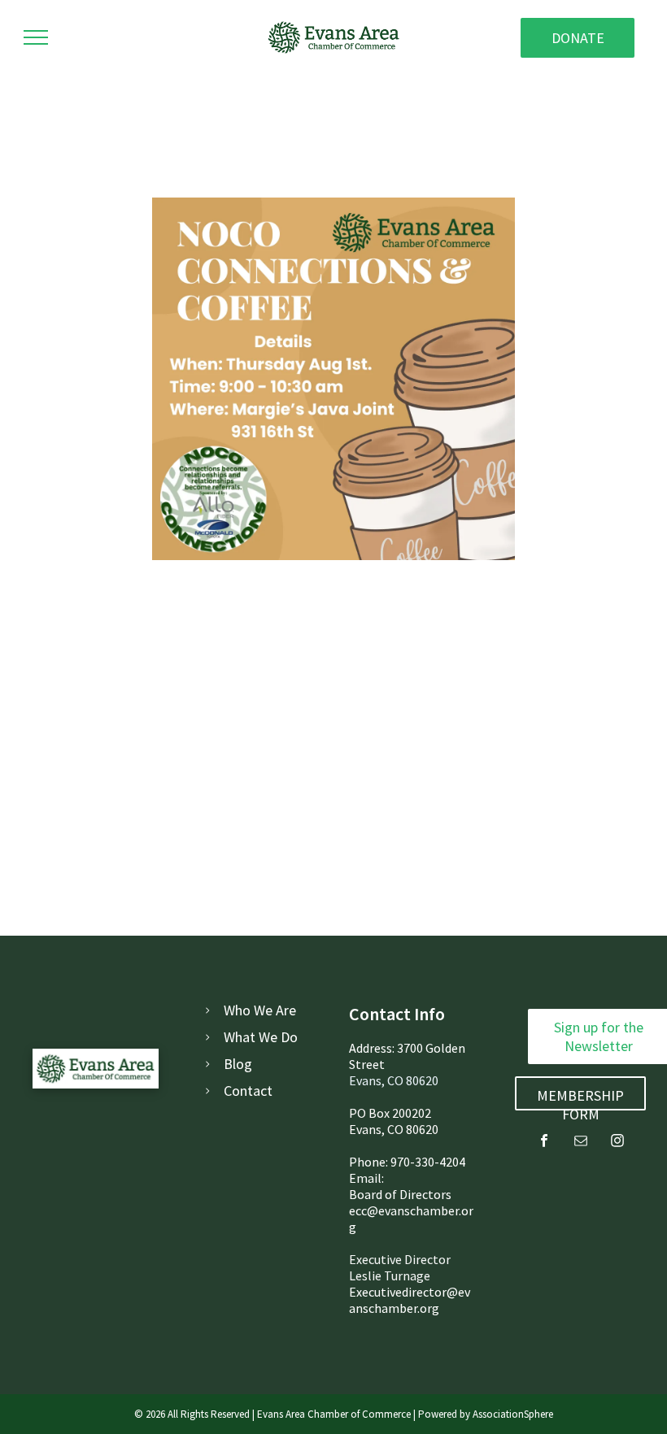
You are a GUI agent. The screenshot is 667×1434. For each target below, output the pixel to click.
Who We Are (260, 1010)
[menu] (36, 37)
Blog (238, 1063)
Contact (248, 1090)
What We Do (261, 1037)
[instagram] (617, 1142)
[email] (581, 1142)
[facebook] (544, 1142)
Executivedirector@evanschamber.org (409, 1300)
